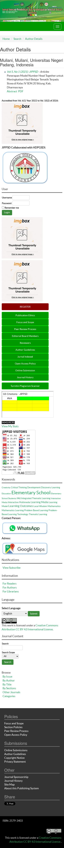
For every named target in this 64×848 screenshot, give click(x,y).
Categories (9, 696)
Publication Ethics (25, 315)
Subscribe (14, 567)
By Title (7, 684)
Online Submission (25, 370)
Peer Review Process (25, 329)
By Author (9, 680)
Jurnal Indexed (25, 356)
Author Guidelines (25, 349)
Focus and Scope (25, 322)
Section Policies (13, 727)
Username (7, 197)
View (6, 567)
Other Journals (11, 692)
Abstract (12, 91)
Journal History (25, 377)
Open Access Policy (25, 363)
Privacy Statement (15, 761)
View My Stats (10, 426)
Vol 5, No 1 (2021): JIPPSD (22, 71)
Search (17, 38)
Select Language (11, 608)
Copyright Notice (14, 757)
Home (6, 38)
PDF (20, 91)
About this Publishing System (21, 788)
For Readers (10, 583)
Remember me (12, 207)
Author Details (33, 38)
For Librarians (11, 591)
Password (6, 203)
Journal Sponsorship (16, 776)
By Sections (9, 688)
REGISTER (25, 306)
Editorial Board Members (25, 336)
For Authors (10, 587)
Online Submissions (15, 750)
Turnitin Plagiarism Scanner (25, 386)
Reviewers (25, 343)
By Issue (7, 676)
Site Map (9, 784)
